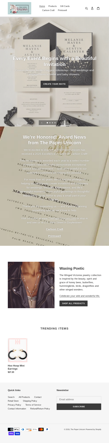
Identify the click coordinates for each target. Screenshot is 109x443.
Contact (37, 397)
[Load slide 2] (50, 123)
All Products (24, 397)
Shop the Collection (54, 79)
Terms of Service (33, 405)
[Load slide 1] (47, 123)
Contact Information (17, 408)
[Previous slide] (42, 123)
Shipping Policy (30, 401)
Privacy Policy (14, 405)
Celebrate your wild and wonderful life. (79, 296)
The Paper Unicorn (78, 429)
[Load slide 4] (55, 123)
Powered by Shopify (93, 429)
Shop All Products (73, 303)
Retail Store (13, 401)
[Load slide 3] (53, 123)
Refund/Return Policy (40, 408)
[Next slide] (60, 123)
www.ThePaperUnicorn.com (59, 218)
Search (11, 397)
